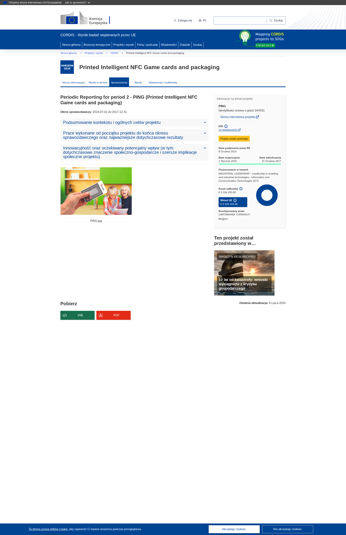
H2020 (114, 53)
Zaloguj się (185, 20)
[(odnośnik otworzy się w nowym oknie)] (89, 18)
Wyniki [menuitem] (138, 82)
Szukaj (197, 44)
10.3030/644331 (228, 130)
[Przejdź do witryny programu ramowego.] (67, 67)
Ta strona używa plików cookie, (49, 529)
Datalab (185, 44)
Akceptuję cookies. (234, 529)
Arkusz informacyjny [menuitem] (73, 82)
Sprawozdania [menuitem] (119, 82)
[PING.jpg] (96, 191)
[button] (202, 20)
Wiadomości (169, 44)
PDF (116, 315)
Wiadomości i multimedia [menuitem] (163, 82)
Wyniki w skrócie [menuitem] (98, 82)
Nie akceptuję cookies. (287, 529)
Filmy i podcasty (147, 44)
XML (80, 315)
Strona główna (71, 44)
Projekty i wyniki (123, 44)
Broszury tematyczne (97, 44)
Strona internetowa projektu (238, 117)
